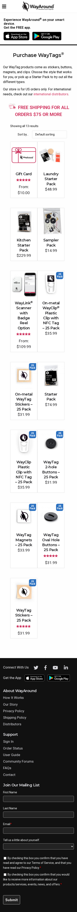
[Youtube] (55, 668)
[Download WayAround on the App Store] (17, 36)
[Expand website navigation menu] (4, 6)
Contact (9, 775)
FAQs (7, 768)
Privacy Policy (13, 711)
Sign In (8, 741)
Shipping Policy (14, 717)
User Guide (11, 755)
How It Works (13, 698)
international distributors (50, 94)
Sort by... (23, 134)
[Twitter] (36, 668)
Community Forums (18, 761)
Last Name (10, 808)
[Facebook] (45, 668)
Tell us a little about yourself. (21, 840)
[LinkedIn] (66, 668)
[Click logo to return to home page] (38, 10)
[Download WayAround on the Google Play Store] (46, 36)
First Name (10, 792)
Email (7, 824)
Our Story (10, 704)
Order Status (13, 748)
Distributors (12, 724)
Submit (11, 899)
